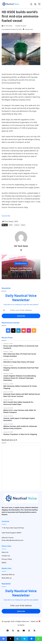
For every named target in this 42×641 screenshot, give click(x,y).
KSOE (10, 225)
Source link (6, 216)
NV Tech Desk (7, 26)
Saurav (22, 625)
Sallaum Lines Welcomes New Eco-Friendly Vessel (21, 269)
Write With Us (7, 578)
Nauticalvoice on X (9, 440)
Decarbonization (21, 263)
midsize (16, 225)
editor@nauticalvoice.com (14, 540)
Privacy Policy (7, 559)
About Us (5, 552)
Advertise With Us (8, 574)
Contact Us (6, 556)
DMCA (4, 562)
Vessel (23, 225)
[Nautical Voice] (11, 4)
